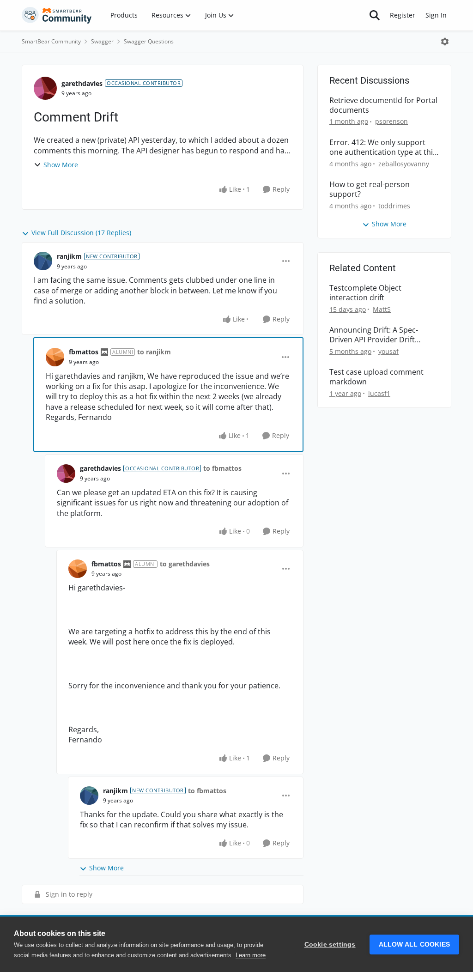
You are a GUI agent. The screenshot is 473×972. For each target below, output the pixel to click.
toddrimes (394, 205)
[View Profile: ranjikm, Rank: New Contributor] (43, 261)
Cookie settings (330, 944)
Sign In (436, 15)
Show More (60, 164)
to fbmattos (222, 468)
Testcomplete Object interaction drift (365, 293)
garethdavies (82, 83)
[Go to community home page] (57, 15)
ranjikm (69, 256)
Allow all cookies (414, 944)
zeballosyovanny (403, 163)
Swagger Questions (149, 41)
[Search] (374, 15)
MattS (382, 309)
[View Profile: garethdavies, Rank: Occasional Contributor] (45, 88)
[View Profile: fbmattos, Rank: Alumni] (55, 357)
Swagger (102, 41)
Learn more (251, 955)
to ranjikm (154, 351)
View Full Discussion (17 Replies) (81, 232)
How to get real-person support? (369, 189)
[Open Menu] (444, 41)
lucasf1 (379, 393)
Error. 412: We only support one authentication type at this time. (383, 147)
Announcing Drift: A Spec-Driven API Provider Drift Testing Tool (373, 335)
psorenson (391, 121)
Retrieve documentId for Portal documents (383, 105)
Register (402, 15)
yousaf (388, 351)
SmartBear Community (51, 41)
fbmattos (83, 351)
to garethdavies (185, 563)
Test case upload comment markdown (376, 377)
